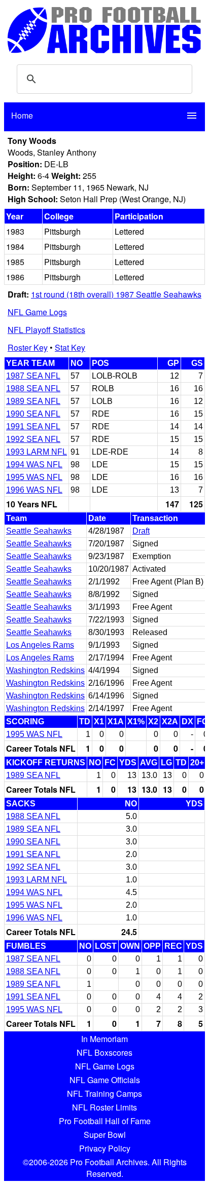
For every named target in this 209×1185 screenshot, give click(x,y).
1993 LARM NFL (36, 452)
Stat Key (70, 347)
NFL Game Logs (37, 312)
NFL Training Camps (104, 1093)
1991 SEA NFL (33, 426)
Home (22, 115)
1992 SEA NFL (33, 439)
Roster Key (28, 347)
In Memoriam (104, 1039)
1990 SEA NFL (33, 414)
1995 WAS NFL (34, 477)
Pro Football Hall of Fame (105, 1121)
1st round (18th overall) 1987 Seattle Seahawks (116, 294)
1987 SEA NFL (33, 376)
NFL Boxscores (104, 1052)
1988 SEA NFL (33, 388)
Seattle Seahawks (39, 531)
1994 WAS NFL (34, 464)
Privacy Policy (104, 1148)
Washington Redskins (45, 670)
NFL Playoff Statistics (46, 330)
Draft (141, 531)
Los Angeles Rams (40, 645)
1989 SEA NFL (33, 401)
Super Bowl (105, 1134)
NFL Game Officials (104, 1080)
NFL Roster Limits (104, 1107)
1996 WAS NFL (34, 490)
